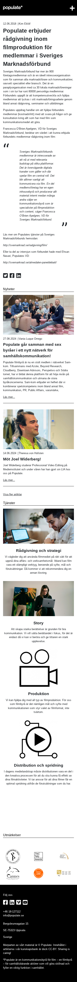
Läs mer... (9, 397)
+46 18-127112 (12, 911)
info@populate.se (13, 915)
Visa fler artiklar (12, 494)
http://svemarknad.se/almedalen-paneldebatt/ (30, 262)
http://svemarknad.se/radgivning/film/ (25, 245)
